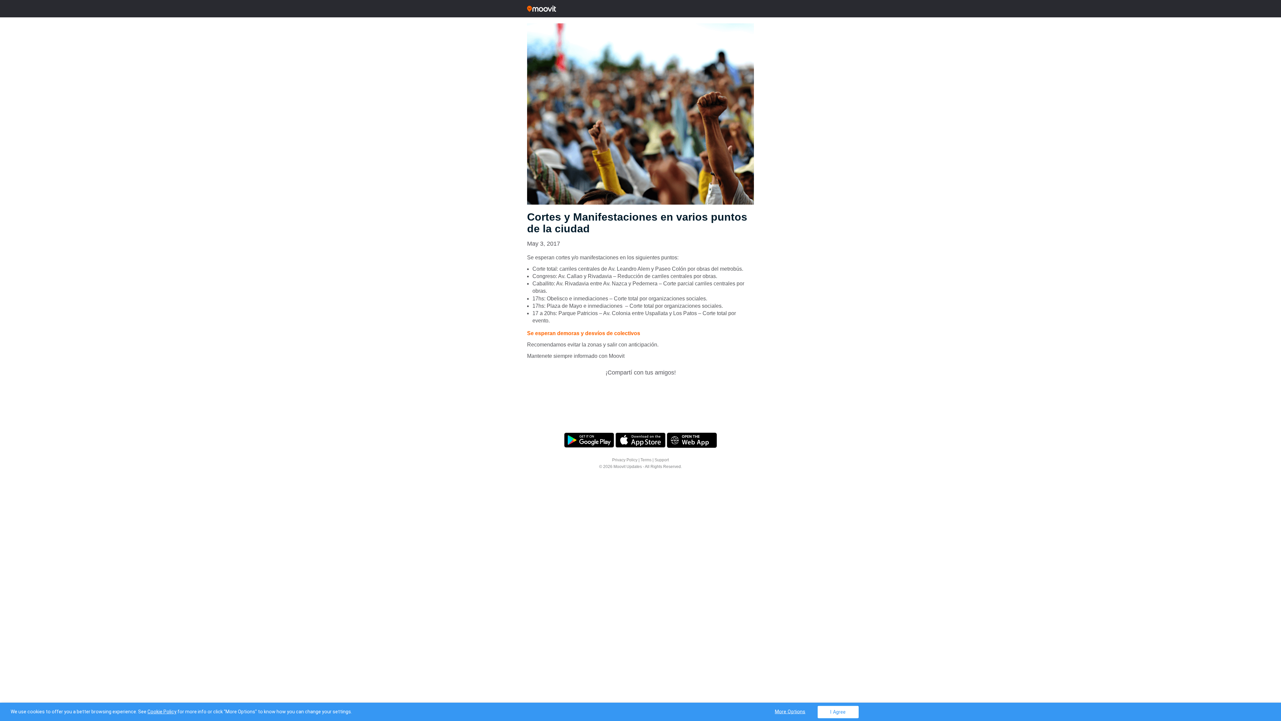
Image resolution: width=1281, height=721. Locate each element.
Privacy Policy (624, 460)
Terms (646, 460)
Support (662, 460)
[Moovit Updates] (640, 8)
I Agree (838, 712)
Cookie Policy (161, 711)
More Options (790, 711)
